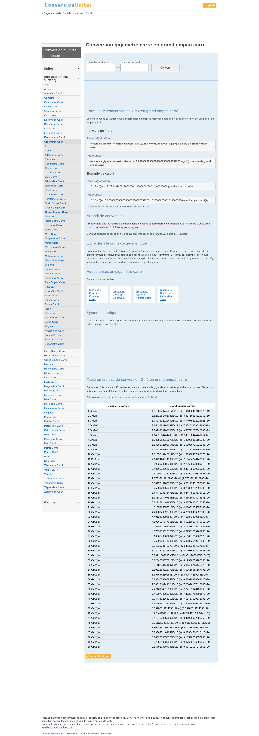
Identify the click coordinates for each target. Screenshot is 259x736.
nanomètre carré (54, 260)
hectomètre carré (55, 220)
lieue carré (51, 229)
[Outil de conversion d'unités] (68, 4)
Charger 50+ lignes (98, 656)
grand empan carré (131, 62)
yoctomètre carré (55, 330)
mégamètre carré (55, 238)
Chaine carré (51, 106)
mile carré (51, 251)
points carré (52, 299)
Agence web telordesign (98, 733)
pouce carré (52, 304)
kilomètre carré (54, 225)
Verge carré (51, 321)
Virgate (49, 326)
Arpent (48, 89)
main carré (51, 234)
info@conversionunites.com (57, 727)
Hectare (49, 216)
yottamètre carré (54, 335)
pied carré (51, 295)
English (210, 5)
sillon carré (51, 313)
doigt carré (50, 128)
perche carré (52, 273)
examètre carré (53, 132)
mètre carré (51, 242)
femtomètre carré (54, 137)
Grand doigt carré (55, 207)
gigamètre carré (54, 141)
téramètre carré (54, 317)
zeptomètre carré (55, 339)
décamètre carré (54, 119)
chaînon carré (52, 111)
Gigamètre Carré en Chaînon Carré (95, 294)
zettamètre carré (54, 343)
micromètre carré (55, 247)
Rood (48, 308)
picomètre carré (54, 291)
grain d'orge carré (55, 203)
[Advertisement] (130, 26)
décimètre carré (53, 124)
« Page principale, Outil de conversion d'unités (67, 13)
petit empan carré (55, 282)
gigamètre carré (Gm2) (99, 62)
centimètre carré (54, 102)
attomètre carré (53, 93)
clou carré (50, 115)
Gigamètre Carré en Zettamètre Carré (166, 294)
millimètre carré (54, 256)
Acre (46, 84)
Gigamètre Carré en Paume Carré (143, 294)
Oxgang (49, 264)
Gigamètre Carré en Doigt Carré (119, 294)
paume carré (52, 269)
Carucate (49, 97)
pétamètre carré (54, 278)
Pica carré (51, 286)
